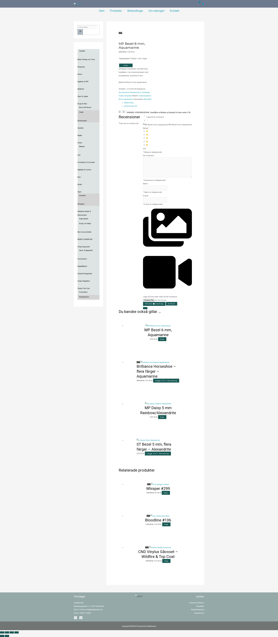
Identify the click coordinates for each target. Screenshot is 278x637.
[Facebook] (81, 617)
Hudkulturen (79, 603)
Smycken (128, 96)
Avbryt (171, 304)
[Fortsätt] (145, 308)
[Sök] (80, 32)
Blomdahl (147, 99)
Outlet (121, 96)
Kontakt (174, 10)
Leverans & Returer (196, 603)
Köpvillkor (200, 606)
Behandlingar (135, 10)
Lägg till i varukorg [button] (166, 380)
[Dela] (12, 632)
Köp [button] (162, 339)
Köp (126, 65)
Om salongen (156, 10)
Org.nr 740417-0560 (82, 613)
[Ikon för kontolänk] (203, 4)
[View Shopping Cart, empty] (198, 4)
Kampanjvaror (135, 92)
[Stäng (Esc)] (16, 632)
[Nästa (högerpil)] (7, 636)
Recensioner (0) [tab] (130, 106)
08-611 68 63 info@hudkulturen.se (88, 609)
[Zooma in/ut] (2, 632)
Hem (102, 10)
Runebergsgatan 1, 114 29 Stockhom (89, 606)
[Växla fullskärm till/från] (7, 632)
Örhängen (146, 92)
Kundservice (199, 613)
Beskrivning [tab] (129, 103)
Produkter (116, 10)
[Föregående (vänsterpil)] (2, 636)
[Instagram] (75, 617)
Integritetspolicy (197, 609)
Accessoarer (124, 92)
